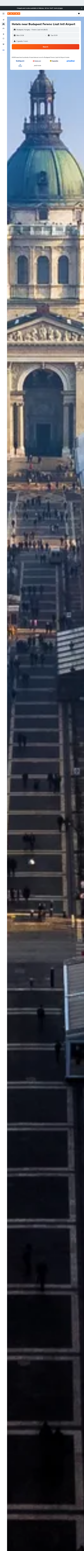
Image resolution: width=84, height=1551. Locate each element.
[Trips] (3, 44)
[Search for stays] (3, 24)
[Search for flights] (3, 20)
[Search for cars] (3, 28)
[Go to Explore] (3, 34)
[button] (81, 8)
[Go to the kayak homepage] (13, 13)
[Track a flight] (3, 38)
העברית (60, 8)
